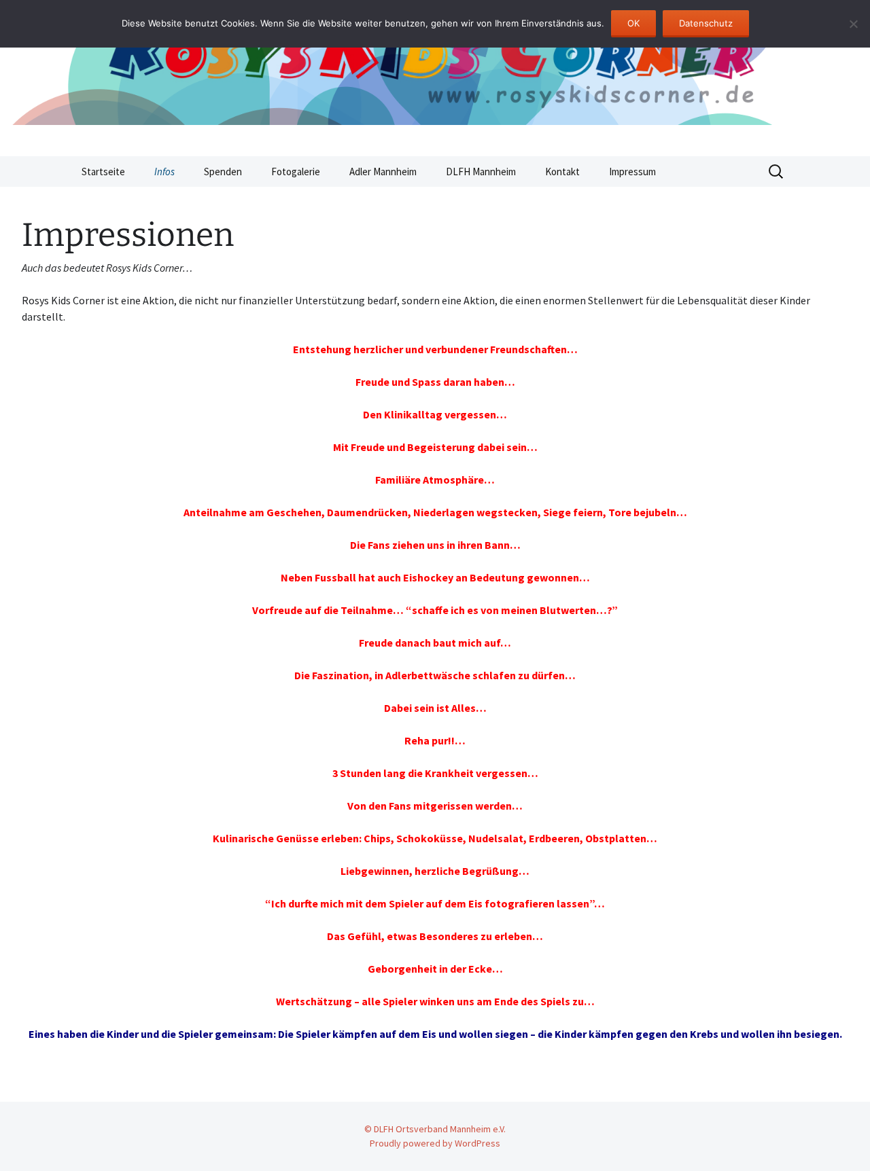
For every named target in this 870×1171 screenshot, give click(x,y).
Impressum (632, 171)
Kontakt (562, 171)
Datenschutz (706, 23)
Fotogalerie (295, 171)
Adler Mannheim (383, 171)
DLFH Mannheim (481, 171)
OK (633, 23)
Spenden (223, 171)
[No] (853, 24)
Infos (164, 171)
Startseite (103, 171)
